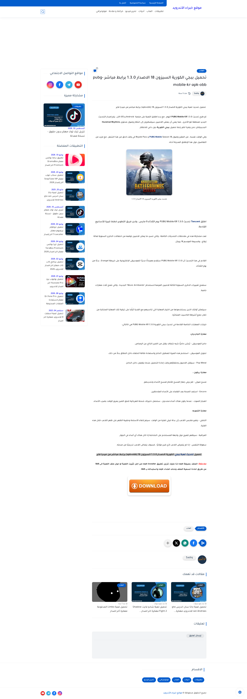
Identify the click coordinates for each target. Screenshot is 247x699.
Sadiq (196, 94)
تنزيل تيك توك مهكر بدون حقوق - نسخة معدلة (66, 134)
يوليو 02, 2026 (57, 259)
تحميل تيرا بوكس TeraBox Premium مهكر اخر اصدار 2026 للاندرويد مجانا (53, 249)
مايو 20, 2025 (57, 190)
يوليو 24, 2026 (57, 172)
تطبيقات (159, 11)
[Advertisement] (123, 43)
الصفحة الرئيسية (156, 3)
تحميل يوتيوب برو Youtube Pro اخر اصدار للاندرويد (54, 283)
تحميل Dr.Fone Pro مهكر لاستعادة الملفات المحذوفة (54, 300)
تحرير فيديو (130, 11)
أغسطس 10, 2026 (76, 128)
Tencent (195, 222)
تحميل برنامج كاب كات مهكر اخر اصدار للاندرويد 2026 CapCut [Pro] (54, 266)
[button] (193, 543)
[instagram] (50, 84)
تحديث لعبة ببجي (184, 454)
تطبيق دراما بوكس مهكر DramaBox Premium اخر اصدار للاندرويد (54, 162)
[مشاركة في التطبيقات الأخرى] (167, 543)
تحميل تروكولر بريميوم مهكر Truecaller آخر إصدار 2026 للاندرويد (53, 231)
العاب (150, 11)
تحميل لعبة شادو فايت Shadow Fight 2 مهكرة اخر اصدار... (150, 609)
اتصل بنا (122, 3)
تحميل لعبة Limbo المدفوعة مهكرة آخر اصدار (112, 609)
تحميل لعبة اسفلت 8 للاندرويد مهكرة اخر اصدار (53, 317)
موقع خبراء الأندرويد (187, 8)
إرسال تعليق (195, 636)
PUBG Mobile (155, 137)
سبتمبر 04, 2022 (56, 311)
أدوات (141, 11)
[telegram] (68, 84)
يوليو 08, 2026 (57, 293)
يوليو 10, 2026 (57, 155)
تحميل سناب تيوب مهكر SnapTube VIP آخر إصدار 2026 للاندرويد (53, 179)
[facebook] (59, 84)
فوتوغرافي (101, 11)
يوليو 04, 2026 (57, 224)
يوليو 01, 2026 (57, 276)
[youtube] (78, 84)
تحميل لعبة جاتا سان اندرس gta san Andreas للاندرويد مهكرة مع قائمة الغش (53, 197)
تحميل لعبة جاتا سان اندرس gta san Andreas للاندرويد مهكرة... (189, 609)
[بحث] (43, 11)
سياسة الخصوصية (138, 3)
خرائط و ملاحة (116, 11)
